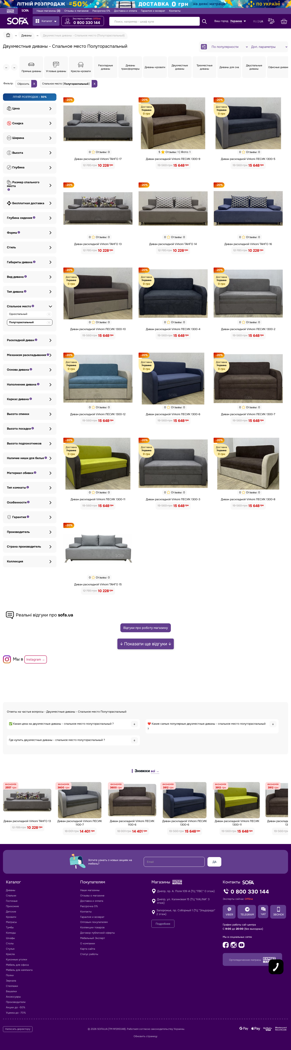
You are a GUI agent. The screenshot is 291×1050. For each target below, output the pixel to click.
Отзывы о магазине (76, 10)
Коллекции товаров (92, 927)
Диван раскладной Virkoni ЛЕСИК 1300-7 (248, 414)
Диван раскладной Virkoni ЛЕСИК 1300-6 (173, 414)
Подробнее (163, 924)
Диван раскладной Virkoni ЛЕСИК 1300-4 (173, 329)
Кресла (10, 954)
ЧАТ (263, 914)
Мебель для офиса (17, 964)
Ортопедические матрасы (245, 960)
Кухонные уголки (16, 959)
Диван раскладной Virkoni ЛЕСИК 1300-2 (248, 329)
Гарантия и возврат (153, 10)
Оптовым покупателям (94, 922)
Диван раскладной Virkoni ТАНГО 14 (173, 244)
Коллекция (15, 561)
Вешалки (11, 991)
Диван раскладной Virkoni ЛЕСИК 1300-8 (248, 499)
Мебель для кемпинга (19, 970)
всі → (155, 771)
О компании (87, 943)
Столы (10, 943)
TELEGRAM (247, 914)
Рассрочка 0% (101, 10)
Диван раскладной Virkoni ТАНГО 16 (248, 244)
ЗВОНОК (278, 914)
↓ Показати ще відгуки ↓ (145, 644)
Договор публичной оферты (97, 932)
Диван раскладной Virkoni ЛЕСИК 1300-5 (248, 159)
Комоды (11, 932)
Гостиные (11, 901)
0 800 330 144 (86, 22)
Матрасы (11, 922)
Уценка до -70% (16, 1012)
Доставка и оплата (125, 10)
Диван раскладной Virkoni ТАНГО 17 (98, 159)
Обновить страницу (145, 1036)
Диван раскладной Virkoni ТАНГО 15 (98, 584)
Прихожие (12, 906)
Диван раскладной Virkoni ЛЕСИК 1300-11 (98, 499)
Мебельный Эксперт (92, 938)
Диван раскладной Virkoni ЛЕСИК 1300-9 (173, 159)
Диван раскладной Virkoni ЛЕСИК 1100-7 (79, 822)
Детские (11, 911)
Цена (16, 108)
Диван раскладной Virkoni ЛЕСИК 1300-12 (98, 414)
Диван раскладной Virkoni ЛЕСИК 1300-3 (173, 499)
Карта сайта (87, 948)
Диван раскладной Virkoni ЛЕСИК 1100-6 (132, 822)
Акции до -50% (15, 1007)
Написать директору (17, 1029)
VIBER (229, 914)
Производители (16, 1002)
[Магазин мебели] (25, 11)
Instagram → (35, 659)
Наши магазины (48, 10)
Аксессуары (13, 996)
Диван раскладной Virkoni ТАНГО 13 (98, 244)
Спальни (11, 895)
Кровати (11, 917)
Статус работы (89, 954)
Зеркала (11, 980)
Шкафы (10, 938)
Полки (10, 975)
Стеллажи (12, 986)
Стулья (10, 948)
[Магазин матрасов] (10, 11)
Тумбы (10, 927)
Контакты (175, 10)
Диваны (10, 890)
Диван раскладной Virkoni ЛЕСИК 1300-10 (98, 329)
